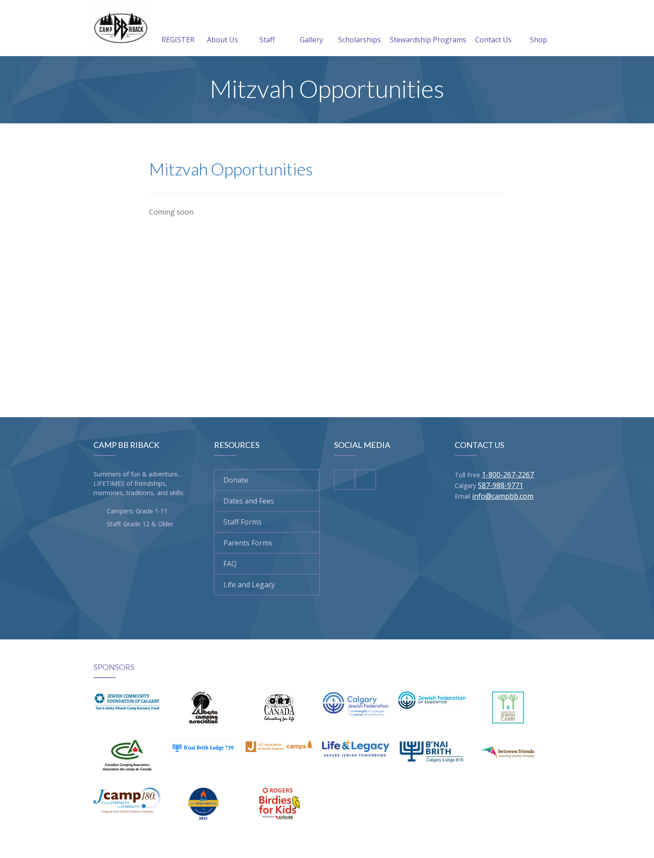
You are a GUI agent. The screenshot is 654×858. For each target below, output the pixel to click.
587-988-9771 (500, 485)
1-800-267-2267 (508, 475)
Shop (538, 40)
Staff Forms (242, 522)
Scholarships (359, 40)
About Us (222, 40)
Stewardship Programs (428, 40)
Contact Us (493, 40)
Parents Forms (247, 543)
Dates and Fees (248, 501)
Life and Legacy (249, 585)
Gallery (311, 40)
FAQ (230, 564)
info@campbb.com (502, 496)
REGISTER (177, 40)
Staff (267, 40)
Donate (235, 480)
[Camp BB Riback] (120, 28)
